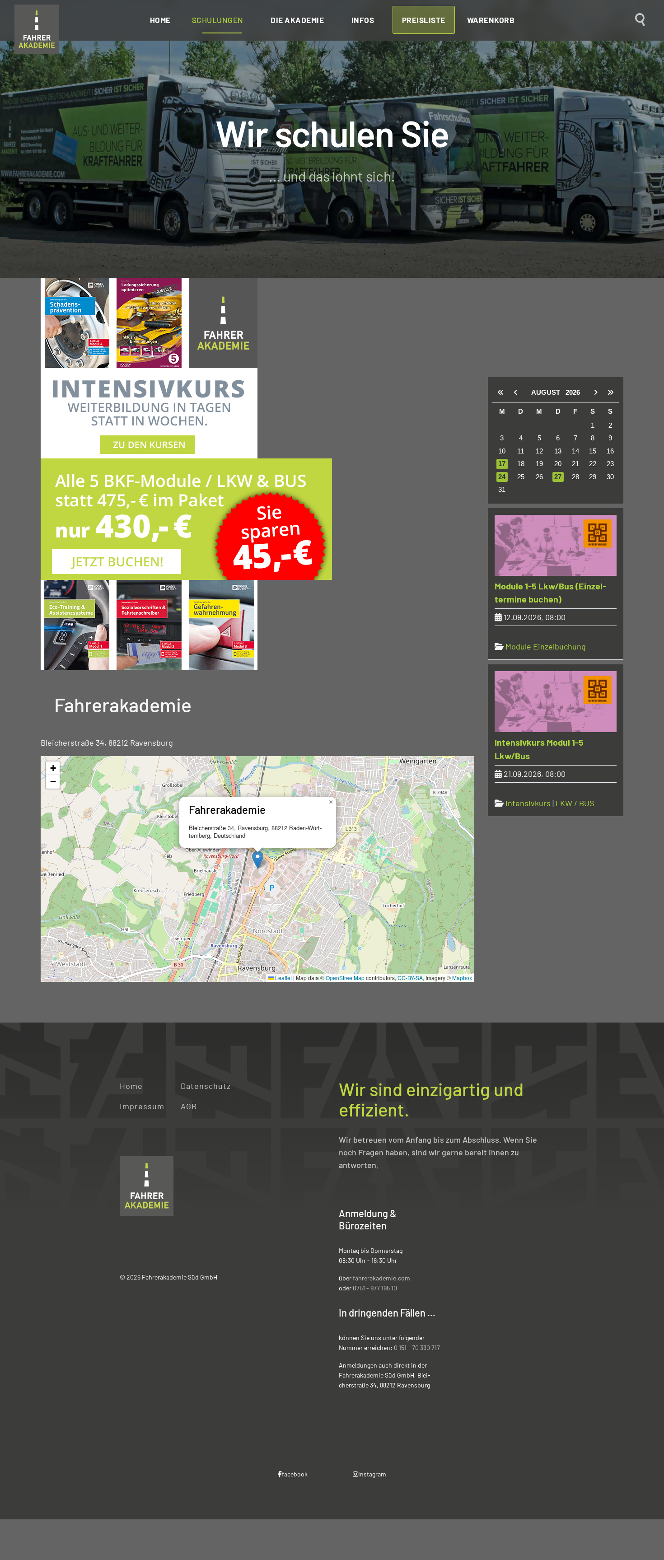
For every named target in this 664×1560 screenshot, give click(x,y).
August (548, 392)
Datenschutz (206, 1086)
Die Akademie (297, 19)
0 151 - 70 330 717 (417, 1347)
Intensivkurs (528, 803)
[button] (257, 859)
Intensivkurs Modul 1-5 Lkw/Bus (539, 749)
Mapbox (462, 977)
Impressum (142, 1106)
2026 (573, 392)
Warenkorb (491, 19)
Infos (362, 19)
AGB (189, 1106)
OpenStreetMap (345, 977)
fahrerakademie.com (381, 1278)
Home (160, 19)
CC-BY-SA (410, 977)
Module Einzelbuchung (545, 646)
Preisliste (423, 19)
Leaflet (283, 977)
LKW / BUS (575, 803)
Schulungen (217, 19)
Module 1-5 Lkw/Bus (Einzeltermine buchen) (550, 592)
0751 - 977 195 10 (375, 1288)
